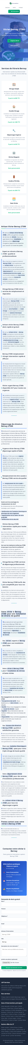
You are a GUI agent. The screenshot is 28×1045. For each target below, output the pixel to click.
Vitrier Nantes (18, 1008)
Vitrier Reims (4, 1014)
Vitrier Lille (10, 1012)
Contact (21, 7)
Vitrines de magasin (10, 999)
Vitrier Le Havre (14, 1014)
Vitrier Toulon (10, 1016)
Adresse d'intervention (7, 931)
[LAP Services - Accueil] (14, 3)
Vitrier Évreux (14, 1027)
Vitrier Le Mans (13, 1020)
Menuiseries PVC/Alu (21, 999)
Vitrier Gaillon (11, 1029)
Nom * (3, 901)
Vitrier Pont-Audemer (16, 1031)
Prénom (3, 908)
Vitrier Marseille (5, 1006)
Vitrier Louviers (5, 1027)
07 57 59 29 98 (10, 868)
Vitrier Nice (10, 1008)
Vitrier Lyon (14, 1006)
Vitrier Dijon (4, 1018)
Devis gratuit (14, 45)
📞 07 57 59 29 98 (14, 11)
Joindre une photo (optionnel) (9, 959)
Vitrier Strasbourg (6, 1010)
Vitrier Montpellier (17, 1010)
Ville (2, 938)
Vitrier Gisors (20, 1029)
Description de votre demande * (10, 946)
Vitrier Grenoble (19, 1016)
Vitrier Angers (12, 1018)
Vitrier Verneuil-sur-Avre (19, 1033)
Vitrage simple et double (7, 997)
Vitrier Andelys (5, 1031)
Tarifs (14, 7)
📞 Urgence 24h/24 (14, 40)
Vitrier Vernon (5, 1035)
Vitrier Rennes (18, 1012)
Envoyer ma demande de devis (14, 967)
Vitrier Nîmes (22, 1020)
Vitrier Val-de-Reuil (16, 1035)
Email (2, 923)
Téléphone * (4, 916)
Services (7, 7)
